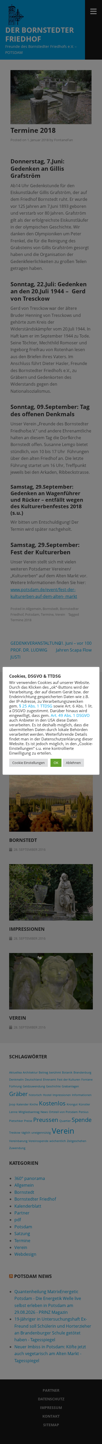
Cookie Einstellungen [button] (28, 762)
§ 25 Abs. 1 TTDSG (35, 706)
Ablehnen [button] (73, 762)
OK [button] (56, 762)
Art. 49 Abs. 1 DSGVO (70, 715)
